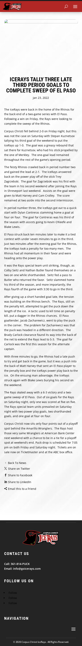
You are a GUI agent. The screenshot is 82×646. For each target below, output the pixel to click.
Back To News (17, 463)
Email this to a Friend (22, 489)
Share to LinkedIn (19, 482)
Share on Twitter (19, 469)
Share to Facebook (20, 475)
